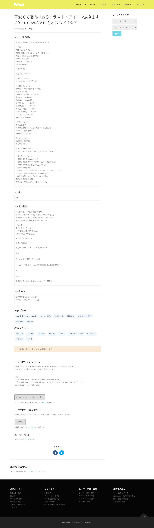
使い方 (12, 496)
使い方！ (93, 4)
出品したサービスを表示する (124, 496)
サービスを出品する (120, 493)
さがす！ (104, 4)
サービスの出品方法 (17, 504)
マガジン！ (14, 507)
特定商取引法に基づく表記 (55, 504)
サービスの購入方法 (17, 502)
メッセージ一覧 (85, 502)
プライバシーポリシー (53, 496)
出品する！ (129, 4)
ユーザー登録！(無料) (87, 493)
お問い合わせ (50, 502)
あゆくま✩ (30, 349)
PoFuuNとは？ (80, 4)
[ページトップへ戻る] (144, 516)
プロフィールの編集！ (87, 499)
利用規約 (48, 493)
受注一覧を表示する (120, 499)
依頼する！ (116, 4)
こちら (28, 439)
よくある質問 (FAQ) (52, 499)
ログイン (140, 4)
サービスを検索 (16, 499)
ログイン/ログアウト (86, 496)
